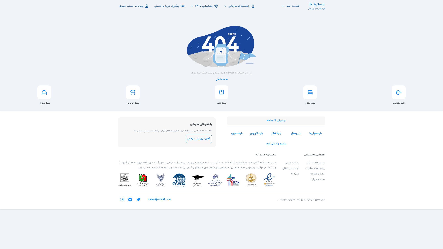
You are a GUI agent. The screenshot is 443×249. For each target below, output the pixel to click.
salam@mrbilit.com (159, 199)
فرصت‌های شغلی (290, 168)
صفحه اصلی (222, 79)
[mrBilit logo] (316, 6)
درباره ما (295, 174)
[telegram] (130, 199)
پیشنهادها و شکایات (315, 168)
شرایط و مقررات (317, 174)
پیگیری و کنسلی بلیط (276, 144)
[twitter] (138, 199)
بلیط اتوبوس (256, 133)
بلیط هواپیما (315, 133)
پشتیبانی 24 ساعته (276, 120)
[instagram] (122, 199)
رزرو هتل (296, 133)
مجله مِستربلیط (317, 179)
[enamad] (269, 180)
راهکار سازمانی (292, 163)
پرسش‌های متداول (316, 163)
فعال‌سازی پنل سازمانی (198, 139)
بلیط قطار (276, 133)
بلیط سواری (237, 133)
